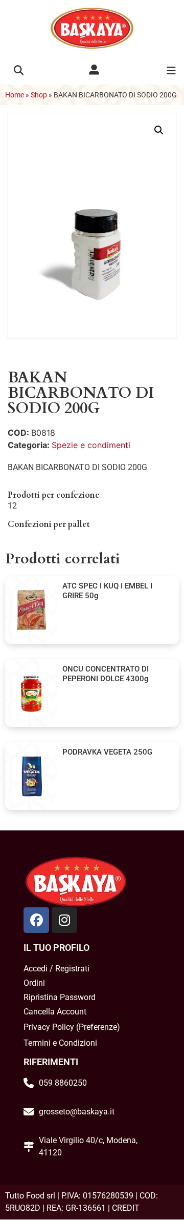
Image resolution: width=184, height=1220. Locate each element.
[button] (19, 70)
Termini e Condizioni (60, 1043)
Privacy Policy (49, 1027)
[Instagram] (64, 920)
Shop (39, 95)
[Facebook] (36, 920)
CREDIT (126, 1208)
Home (14, 95)
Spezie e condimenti (91, 445)
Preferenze (98, 1027)
